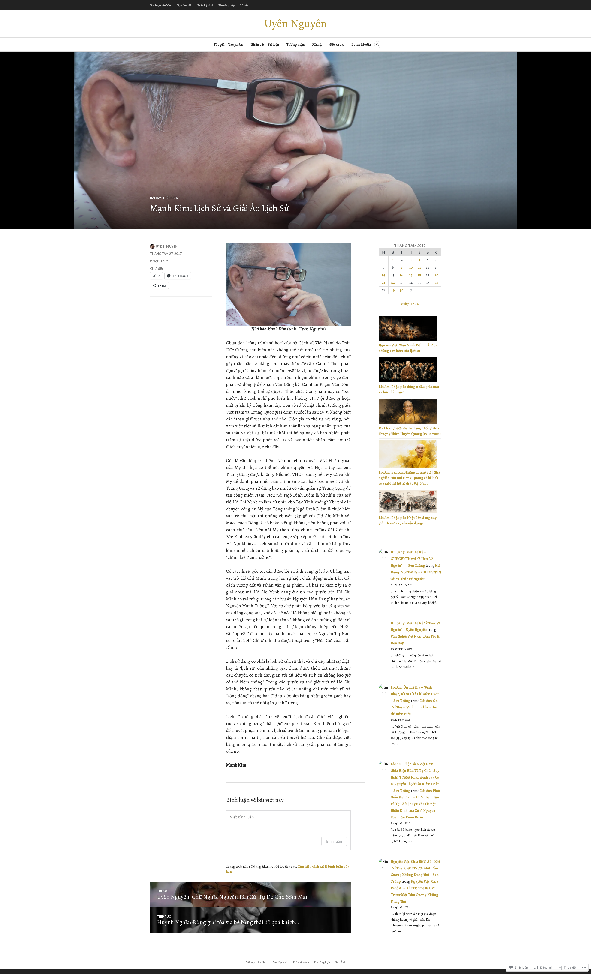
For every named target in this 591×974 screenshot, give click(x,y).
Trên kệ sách (205, 5)
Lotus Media (361, 44)
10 (411, 267)
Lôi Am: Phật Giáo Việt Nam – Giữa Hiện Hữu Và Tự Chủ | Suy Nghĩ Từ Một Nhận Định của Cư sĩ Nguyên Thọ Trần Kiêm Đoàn (415, 804)
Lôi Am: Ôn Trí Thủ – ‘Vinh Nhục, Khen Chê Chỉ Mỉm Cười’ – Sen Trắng (415, 694)
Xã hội (317, 44)
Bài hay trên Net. (161, 5)
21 (383, 282)
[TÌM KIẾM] (377, 44)
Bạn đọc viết (185, 5)
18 (419, 275)
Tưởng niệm (295, 44)
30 (401, 290)
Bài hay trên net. (164, 198)
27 (436, 282)
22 (393, 282)
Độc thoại (336, 44)
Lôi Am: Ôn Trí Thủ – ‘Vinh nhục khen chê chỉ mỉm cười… (414, 707)
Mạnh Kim (160, 261)
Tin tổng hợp (226, 5)
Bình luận (334, 841)
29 (393, 290)
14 (383, 275)
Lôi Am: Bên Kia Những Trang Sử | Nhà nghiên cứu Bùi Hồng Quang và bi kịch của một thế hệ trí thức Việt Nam (409, 478)
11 (419, 267)
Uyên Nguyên (295, 23)
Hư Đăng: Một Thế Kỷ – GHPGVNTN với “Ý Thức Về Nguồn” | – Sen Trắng (412, 559)
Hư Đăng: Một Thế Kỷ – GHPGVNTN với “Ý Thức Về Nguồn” (416, 572)
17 (410, 275)
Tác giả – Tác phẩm (228, 44)
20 (436, 275)
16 (401, 275)
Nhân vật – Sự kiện (264, 44)
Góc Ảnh (244, 5)
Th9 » (415, 303)
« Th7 (405, 303)
